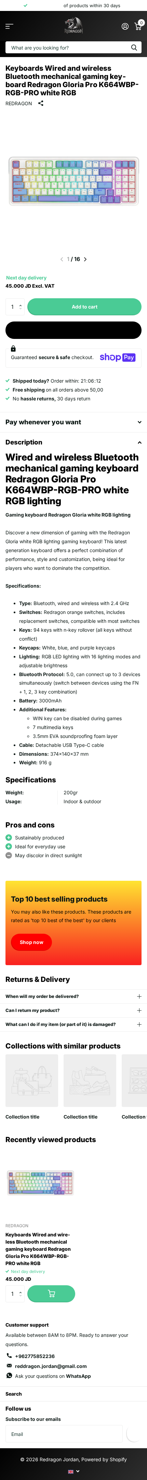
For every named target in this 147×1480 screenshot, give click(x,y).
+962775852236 (35, 1356)
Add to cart (84, 307)
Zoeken (134, 47)
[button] (22, 301)
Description (23, 442)
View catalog (9, 26)
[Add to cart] (51, 1293)
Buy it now (73, 330)
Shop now (31, 942)
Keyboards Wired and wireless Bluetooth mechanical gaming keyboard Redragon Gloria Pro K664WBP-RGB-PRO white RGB (38, 1249)
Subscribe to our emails (33, 1419)
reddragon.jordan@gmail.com (51, 1366)
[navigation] (85, 259)
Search (13, 1394)
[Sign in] (125, 26)
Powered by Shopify (104, 1459)
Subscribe (134, 1433)
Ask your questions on (53, 1376)
